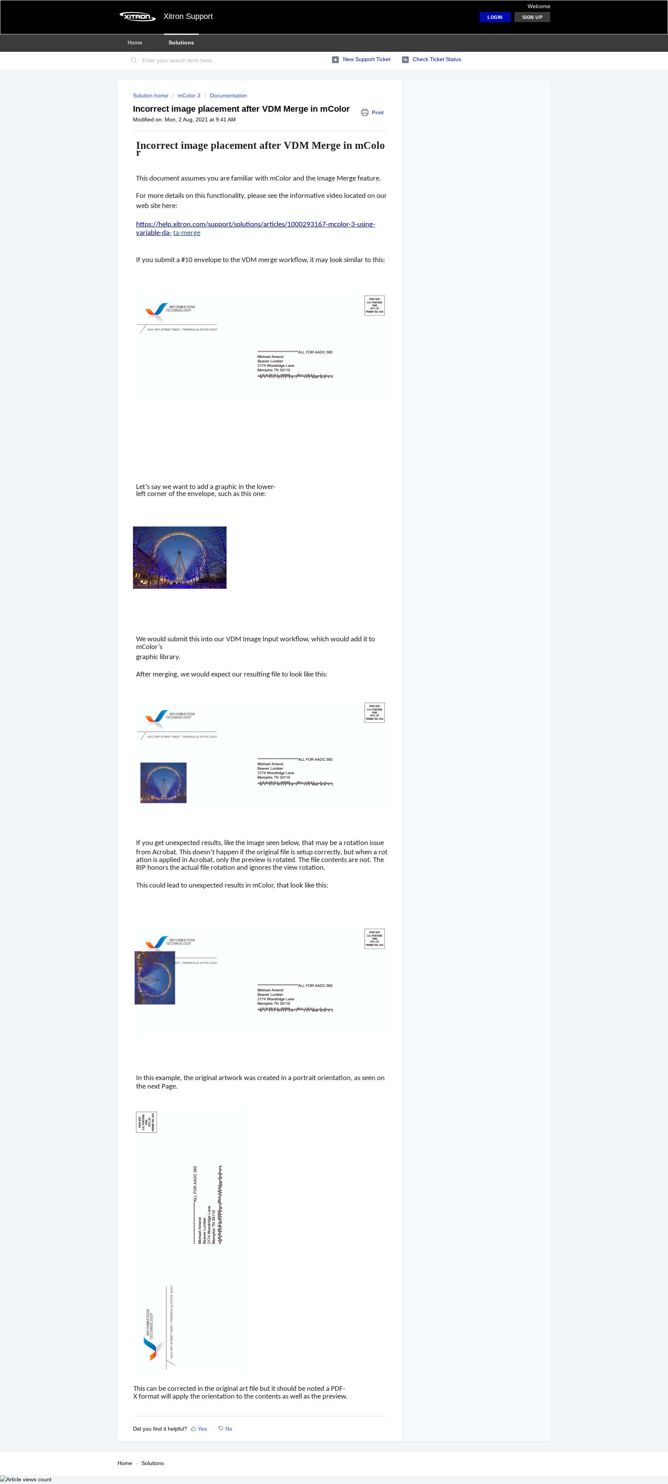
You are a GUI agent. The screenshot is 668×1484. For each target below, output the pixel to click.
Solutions (181, 42)
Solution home (151, 95)
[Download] (320, 661)
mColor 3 (189, 95)
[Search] (134, 60)
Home (135, 42)
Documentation (228, 95)
